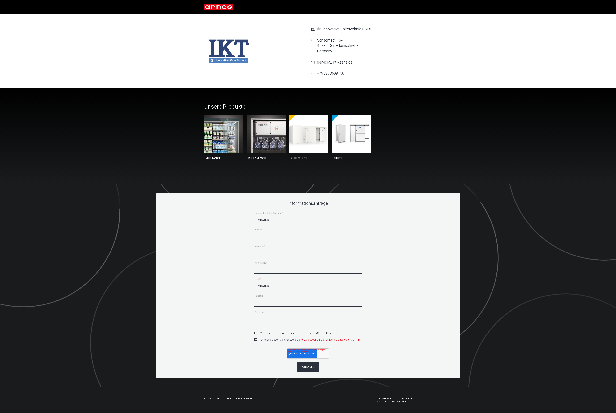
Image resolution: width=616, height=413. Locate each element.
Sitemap (379, 398)
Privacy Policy (391, 398)
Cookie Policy (405, 398)
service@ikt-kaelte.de (334, 62)
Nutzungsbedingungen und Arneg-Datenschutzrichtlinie (331, 339)
